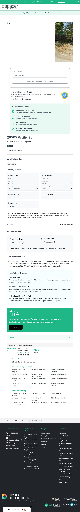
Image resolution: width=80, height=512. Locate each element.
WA (28, 362)
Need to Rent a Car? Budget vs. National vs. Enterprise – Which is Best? (31, 438)
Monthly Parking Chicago (39, 369)
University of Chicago (19, 398)
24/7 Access (12, 164)
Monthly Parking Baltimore (59, 378)
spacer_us (11, 446)
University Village (17, 405)
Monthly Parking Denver (39, 383)
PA (34, 362)
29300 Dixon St (22, 349)
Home (8, 421)
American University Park (39, 402)
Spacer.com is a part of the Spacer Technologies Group (19, 501)
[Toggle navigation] (75, 7)
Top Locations (63, 433)
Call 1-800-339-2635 (12, 434)
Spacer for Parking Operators (64, 470)
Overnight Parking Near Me (66, 459)
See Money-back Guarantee (21, 99)
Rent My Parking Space (66, 474)
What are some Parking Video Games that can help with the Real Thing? (31, 447)
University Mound (17, 402)
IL (21, 362)
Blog (60, 479)
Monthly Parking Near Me (65, 445)
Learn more (61, 2)
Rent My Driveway (64, 477)
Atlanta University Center (58, 402)
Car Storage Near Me (65, 463)
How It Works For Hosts (66, 466)
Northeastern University (39, 393)
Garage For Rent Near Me (65, 449)
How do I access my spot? (15, 150)
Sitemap (43, 444)
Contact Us (15, 327)
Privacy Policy (45, 436)
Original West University (58, 398)
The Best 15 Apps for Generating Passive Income (30, 462)
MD (31, 362)
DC (16, 362)
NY (24, 362)
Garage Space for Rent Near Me (66, 454)
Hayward (24, 421)
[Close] (78, 13)
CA (13, 362)
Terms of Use (45, 433)
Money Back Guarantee (48, 439)
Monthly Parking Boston (19, 374)
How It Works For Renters (64, 437)
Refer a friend (63, 482)
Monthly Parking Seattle (39, 378)
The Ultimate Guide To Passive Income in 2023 (31, 468)
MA (19, 362)
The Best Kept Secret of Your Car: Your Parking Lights (30, 455)
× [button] (78, 1)
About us (44, 441)
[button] (17, 509)
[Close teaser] (31, 506)
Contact (43, 447)
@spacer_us (12, 443)
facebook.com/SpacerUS (13, 440)
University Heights (56, 393)
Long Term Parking (65, 441)
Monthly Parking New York (59, 374)
